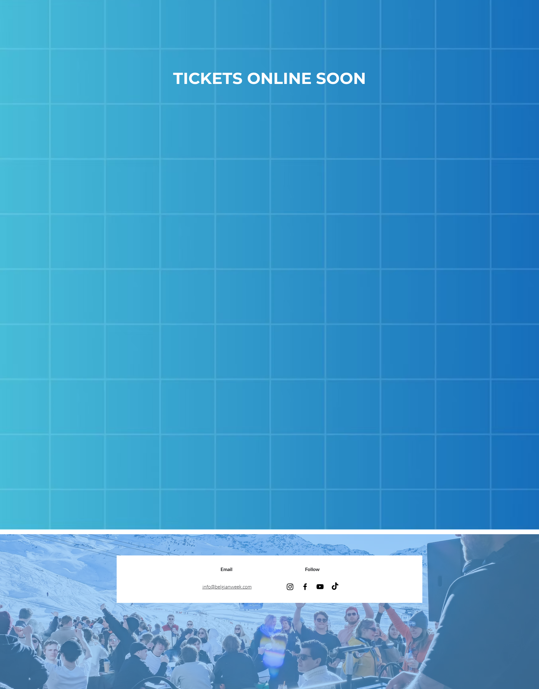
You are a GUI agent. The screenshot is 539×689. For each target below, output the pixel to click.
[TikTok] (335, 586)
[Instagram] (290, 586)
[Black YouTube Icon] (320, 586)
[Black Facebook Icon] (305, 586)
